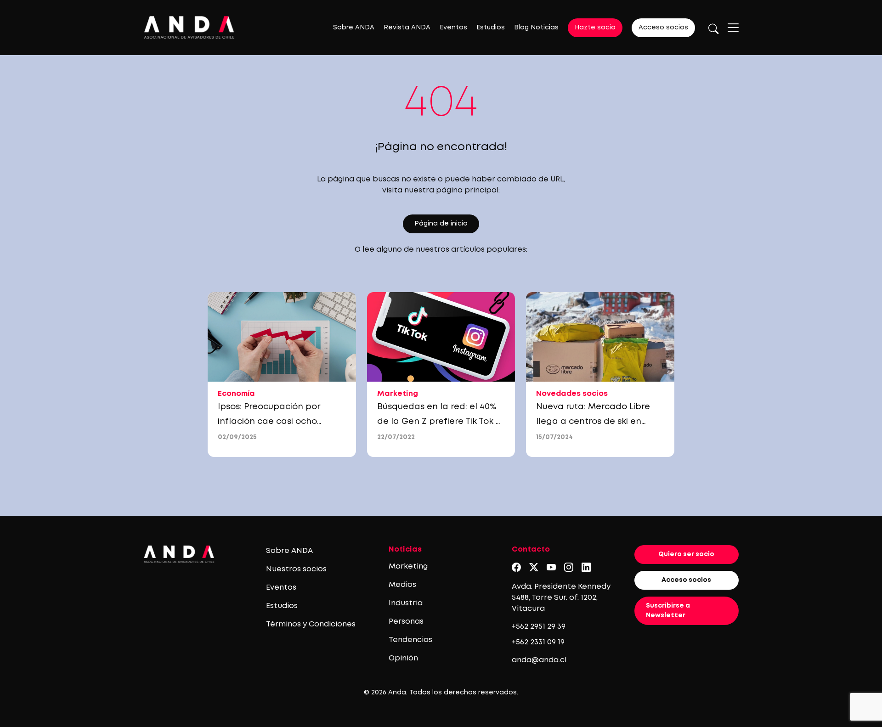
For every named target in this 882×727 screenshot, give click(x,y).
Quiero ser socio (686, 554)
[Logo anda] (189, 27)
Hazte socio (595, 27)
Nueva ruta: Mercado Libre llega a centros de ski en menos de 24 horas (593, 421)
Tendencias (410, 640)
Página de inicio (441, 223)
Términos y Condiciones (311, 624)
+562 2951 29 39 (538, 626)
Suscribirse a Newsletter (668, 610)
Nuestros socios (296, 569)
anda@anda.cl (539, 660)
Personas (406, 621)
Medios (402, 584)
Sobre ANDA (353, 27)
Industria (406, 603)
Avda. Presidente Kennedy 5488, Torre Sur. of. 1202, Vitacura (561, 597)
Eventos (453, 27)
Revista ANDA (407, 27)
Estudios (490, 27)
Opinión (403, 658)
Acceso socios (663, 27)
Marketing (408, 566)
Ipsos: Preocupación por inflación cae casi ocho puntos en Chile (269, 421)
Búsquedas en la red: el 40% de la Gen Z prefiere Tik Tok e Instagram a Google (439, 421)
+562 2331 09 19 (538, 642)
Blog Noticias (536, 27)
